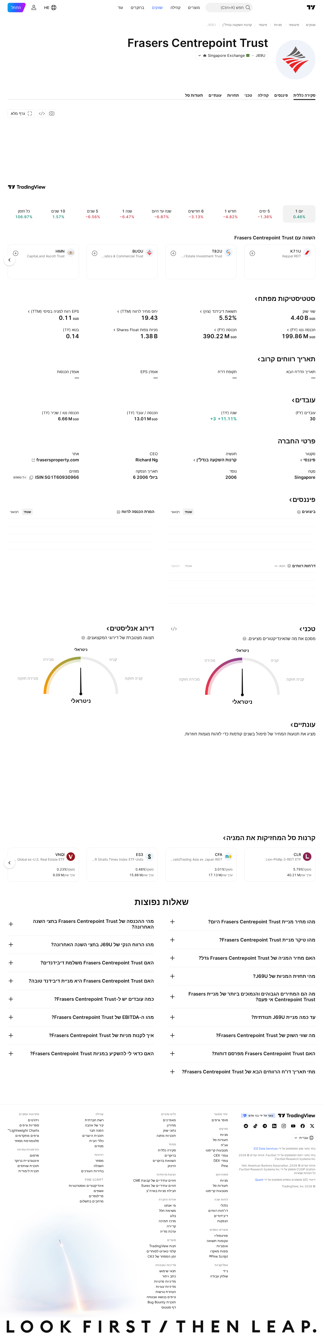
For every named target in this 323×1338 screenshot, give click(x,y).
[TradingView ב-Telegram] (265, 1126)
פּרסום (34, 1155)
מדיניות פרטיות (165, 1281)
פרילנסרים (96, 1196)
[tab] (188, 512)
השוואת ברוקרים (164, 1161)
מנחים (99, 1146)
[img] (205, 55)
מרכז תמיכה (167, 1221)
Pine (224, 1166)
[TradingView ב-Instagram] (283, 1126)
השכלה (99, 1166)
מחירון (171, 1125)
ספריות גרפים (29, 1125)
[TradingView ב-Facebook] (302, 1126)
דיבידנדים (221, 1216)
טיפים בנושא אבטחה (161, 1297)
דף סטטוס (169, 1307)
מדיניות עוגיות (166, 1286)
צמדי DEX (221, 1161)
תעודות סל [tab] (194, 95)
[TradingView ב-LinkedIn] (274, 1126)
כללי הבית (96, 1141)
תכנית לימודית (28, 1171)
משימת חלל (167, 1211)
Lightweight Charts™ (23, 1130)
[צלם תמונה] (52, 113)
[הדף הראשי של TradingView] (311, 7)
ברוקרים (137, 7)
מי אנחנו (170, 1205)
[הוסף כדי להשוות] (252, 253)
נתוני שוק (169, 1130)
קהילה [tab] (263, 95)
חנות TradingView (162, 1246)
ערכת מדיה (168, 1231)
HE (46, 7)
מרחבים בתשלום (92, 1201)
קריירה (171, 1226)
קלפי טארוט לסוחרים (161, 1251)
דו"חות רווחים (218, 1211)
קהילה (175, 7)
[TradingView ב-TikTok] (255, 1126)
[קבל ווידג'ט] (42, 113)
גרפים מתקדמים (27, 1136)
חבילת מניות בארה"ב (161, 1191)
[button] (184, 7)
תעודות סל (220, 1140)
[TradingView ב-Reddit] (246, 1126)
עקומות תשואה (217, 1241)
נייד (225, 1271)
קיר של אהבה (94, 1125)
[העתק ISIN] (31, 477)
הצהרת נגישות (166, 1292)
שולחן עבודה (219, 1276)
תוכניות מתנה (166, 1136)
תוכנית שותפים (28, 1166)
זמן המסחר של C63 (162, 1256)
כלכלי (224, 1205)
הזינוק (172, 1166)
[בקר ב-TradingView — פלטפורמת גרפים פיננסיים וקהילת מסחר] (27, 187)
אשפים (99, 1191)
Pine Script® (218, 1256)
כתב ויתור (169, 1276)
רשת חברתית (94, 1120)
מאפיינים (169, 1120)
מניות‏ (224, 1135)
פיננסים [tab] (281, 95)
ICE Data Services (266, 1148)
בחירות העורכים (92, 1171)
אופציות (222, 1246)
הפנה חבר (96, 1130)
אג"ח (224, 1145)
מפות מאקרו (219, 1251)
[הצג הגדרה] (299, 311)
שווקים (157, 7)
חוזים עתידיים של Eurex (158, 1186)
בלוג (173, 1216)
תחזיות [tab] (233, 95)
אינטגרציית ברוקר (26, 1161)
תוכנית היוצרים (93, 1136)
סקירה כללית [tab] (304, 95)
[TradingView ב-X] (312, 1126)
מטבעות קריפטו (217, 1150)
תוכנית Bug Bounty (162, 1302)
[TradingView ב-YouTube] (293, 1126)
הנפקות (222, 1221)
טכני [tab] (248, 95)
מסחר (99, 1161)
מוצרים (194, 7)
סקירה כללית (167, 1150)
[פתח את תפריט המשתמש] (34, 7)
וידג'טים (33, 1120)
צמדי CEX (221, 1155)
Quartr (259, 1179)
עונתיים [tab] (215, 95)
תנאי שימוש (167, 1271)
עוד (120, 7)
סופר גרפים (220, 1120)
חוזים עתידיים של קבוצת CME (154, 1180)
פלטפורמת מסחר (26, 1141)
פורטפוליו (221, 1236)
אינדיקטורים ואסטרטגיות (86, 1186)
